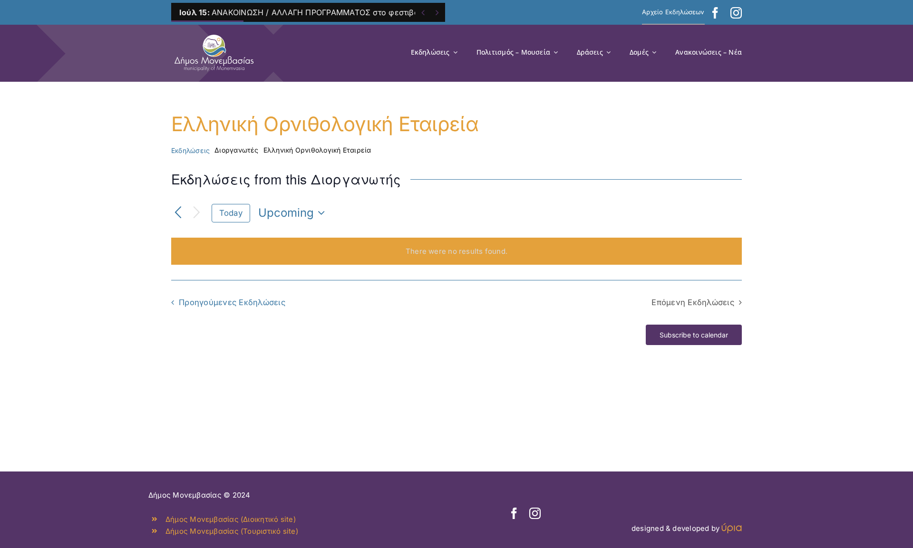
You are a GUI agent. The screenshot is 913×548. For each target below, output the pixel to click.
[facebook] (715, 13)
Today (231, 213)
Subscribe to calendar (694, 335)
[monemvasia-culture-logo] (214, 31)
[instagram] (736, 13)
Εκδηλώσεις (190, 150)
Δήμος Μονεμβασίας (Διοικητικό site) (230, 519)
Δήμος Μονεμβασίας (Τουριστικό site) (231, 531)
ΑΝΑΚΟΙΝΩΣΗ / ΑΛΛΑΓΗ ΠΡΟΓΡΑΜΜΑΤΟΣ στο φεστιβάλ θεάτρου (319, 12)
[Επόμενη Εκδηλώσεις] (197, 213)
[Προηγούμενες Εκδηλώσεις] (178, 213)
